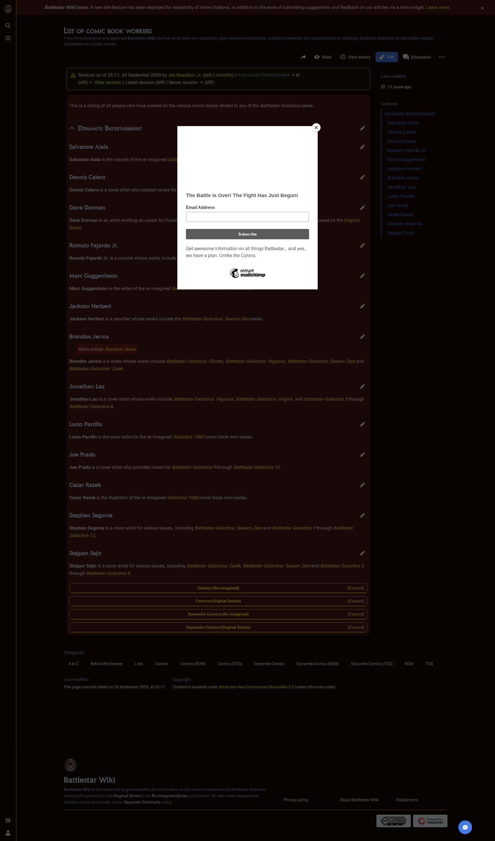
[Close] (316, 127)
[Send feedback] (465, 827)
